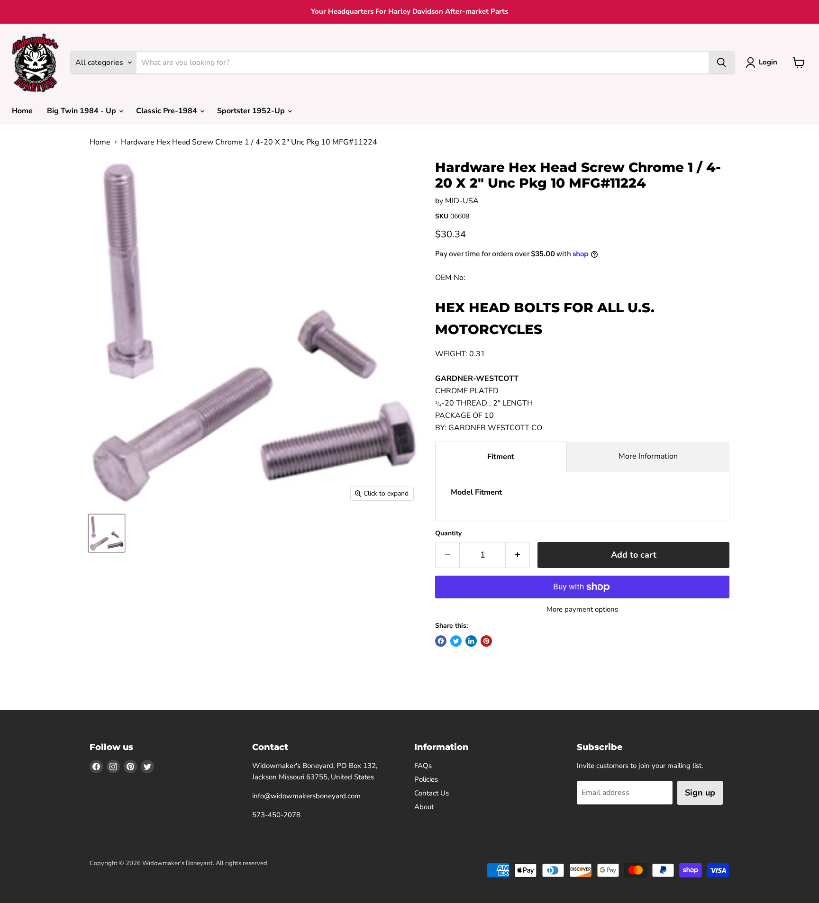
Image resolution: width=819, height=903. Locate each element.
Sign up (700, 792)
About (424, 807)
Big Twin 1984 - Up (82, 111)
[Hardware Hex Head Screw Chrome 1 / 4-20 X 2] (107, 533)
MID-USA (462, 201)
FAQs (423, 765)
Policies (426, 779)
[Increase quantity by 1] (518, 555)
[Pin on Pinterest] (486, 641)
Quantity (448, 533)
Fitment (500, 457)
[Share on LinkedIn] (471, 641)
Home (22, 111)
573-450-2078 (276, 815)
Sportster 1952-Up (252, 111)
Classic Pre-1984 (167, 111)
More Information (648, 456)
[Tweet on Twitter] (456, 641)
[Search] (721, 62)
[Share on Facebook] (440, 641)
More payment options (582, 609)
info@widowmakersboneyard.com (306, 796)
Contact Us (431, 793)
